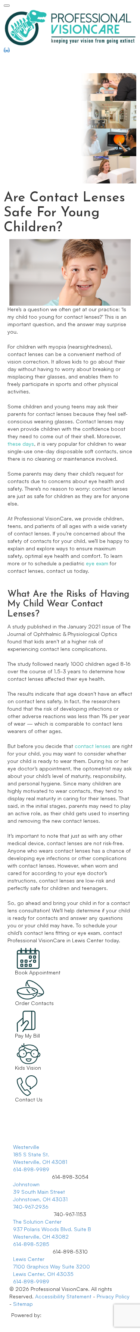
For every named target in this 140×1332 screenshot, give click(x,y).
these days (20, 444)
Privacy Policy (113, 1296)
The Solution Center (37, 1221)
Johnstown (26, 1184)
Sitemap (23, 1304)
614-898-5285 (31, 1244)
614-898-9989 (31, 1169)
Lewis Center (28, 1259)
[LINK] (20, 951)
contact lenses (93, 746)
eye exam (97, 563)
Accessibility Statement (63, 1296)
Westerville (26, 1147)
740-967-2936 (31, 1206)
